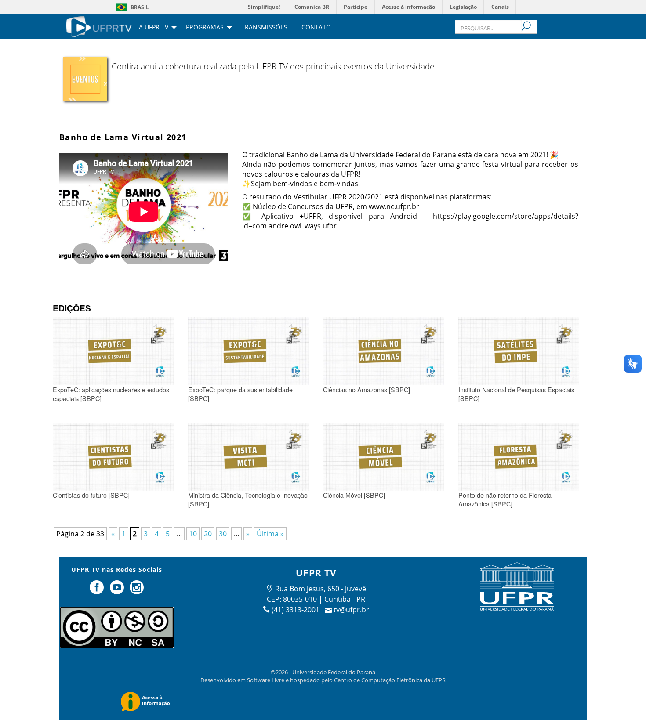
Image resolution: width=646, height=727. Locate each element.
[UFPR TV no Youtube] (118, 591)
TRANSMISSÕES (264, 27)
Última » (270, 534)
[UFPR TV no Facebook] (97, 591)
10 (193, 534)
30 (223, 534)
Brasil (140, 7)
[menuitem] (99, 25)
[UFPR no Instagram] (137, 591)
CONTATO (316, 27)
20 (208, 534)
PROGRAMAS (205, 27)
